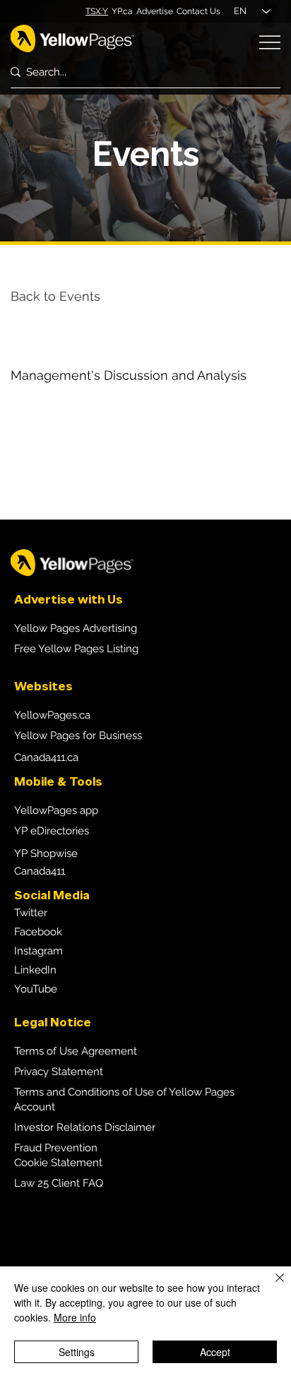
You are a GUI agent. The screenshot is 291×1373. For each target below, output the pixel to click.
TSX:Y (96, 11)
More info (75, 1317)
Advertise (154, 11)
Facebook (38, 931)
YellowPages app (56, 810)
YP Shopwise (46, 853)
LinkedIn (35, 970)
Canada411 (39, 871)
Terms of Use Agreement (75, 1051)
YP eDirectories (51, 831)
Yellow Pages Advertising (75, 628)
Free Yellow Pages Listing (76, 648)
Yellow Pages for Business (78, 735)
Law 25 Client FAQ (58, 1183)
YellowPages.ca (52, 715)
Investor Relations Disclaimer (84, 1127)
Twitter (30, 912)
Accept (215, 1352)
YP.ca (122, 11)
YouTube (35, 989)
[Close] (271, 1286)
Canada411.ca (46, 757)
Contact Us (198, 11)
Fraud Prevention (55, 1147)
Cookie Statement (58, 1162)
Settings (77, 1352)
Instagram (38, 951)
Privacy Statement (58, 1071)
